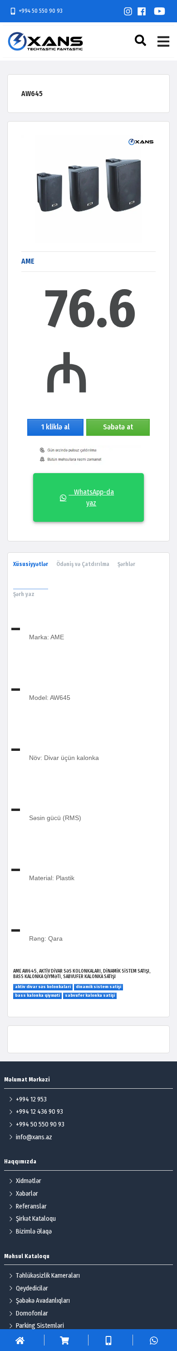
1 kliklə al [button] (55, 427)
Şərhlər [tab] (126, 564)
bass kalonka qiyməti (37, 995)
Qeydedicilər (32, 1288)
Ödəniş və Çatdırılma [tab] (82, 564)
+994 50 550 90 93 (41, 10)
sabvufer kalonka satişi (90, 995)
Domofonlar (32, 1313)
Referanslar (31, 1206)
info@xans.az (34, 1137)
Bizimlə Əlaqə (34, 1231)
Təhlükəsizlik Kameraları (48, 1276)
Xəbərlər (27, 1194)
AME (27, 261)
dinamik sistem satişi (98, 986)
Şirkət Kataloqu (36, 1219)
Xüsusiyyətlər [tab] (30, 564)
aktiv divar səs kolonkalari (43, 986)
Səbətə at (118, 427)
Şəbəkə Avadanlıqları (43, 1301)
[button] (141, 40)
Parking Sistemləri (40, 1326)
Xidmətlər (28, 1181)
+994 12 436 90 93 (39, 1112)
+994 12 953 (31, 1099)
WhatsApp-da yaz (91, 497)
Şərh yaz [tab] (23, 594)
